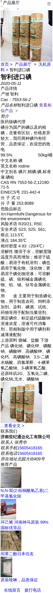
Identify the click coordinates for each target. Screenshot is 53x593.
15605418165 (29, 448)
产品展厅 (23, 64)
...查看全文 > (12, 425)
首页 (5, 64)
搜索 (18, 9)
